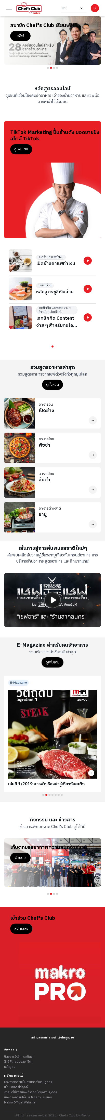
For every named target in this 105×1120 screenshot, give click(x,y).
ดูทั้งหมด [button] (52, 385)
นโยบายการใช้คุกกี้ (16, 1087)
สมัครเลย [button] (21, 928)
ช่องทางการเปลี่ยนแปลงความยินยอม (28, 1098)
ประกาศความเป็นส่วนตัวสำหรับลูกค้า (28, 1082)
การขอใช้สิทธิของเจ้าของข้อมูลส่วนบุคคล (30, 1092)
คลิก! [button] (83, 36)
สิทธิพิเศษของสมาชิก (17, 1062)
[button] (88, 261)
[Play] (52, 600)
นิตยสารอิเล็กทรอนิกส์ (18, 1057)
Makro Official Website (19, 1103)
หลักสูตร (9, 1067)
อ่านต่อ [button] (83, 864)
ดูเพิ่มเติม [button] (21, 149)
